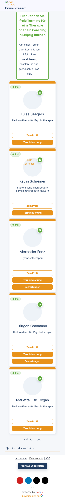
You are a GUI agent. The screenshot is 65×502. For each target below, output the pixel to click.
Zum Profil (32, 135)
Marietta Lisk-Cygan (32, 400)
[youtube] (20, 480)
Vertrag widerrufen (32, 465)
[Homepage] (26, 127)
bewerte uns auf (31, 495)
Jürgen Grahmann (32, 326)
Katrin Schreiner (32, 181)
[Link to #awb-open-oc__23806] (51, 5)
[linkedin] (28, 480)
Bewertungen (32, 286)
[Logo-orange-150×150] (10, 1)
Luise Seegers (32, 114)
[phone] (44, 265)
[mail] (38, 127)
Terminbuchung (32, 142)
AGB (47, 458)
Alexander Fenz (32, 252)
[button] (32, 448)
